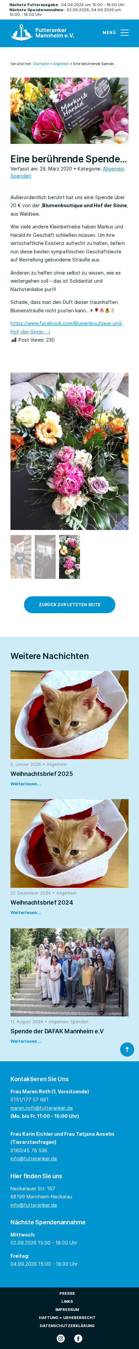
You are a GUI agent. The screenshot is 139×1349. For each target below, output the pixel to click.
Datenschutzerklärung (67, 1325)
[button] (18, 452)
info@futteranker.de (33, 1158)
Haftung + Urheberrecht (67, 1317)
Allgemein (61, 64)
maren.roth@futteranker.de (41, 1108)
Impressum (67, 1309)
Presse (67, 1293)
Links (67, 1301)
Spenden (20, 176)
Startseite (41, 64)
